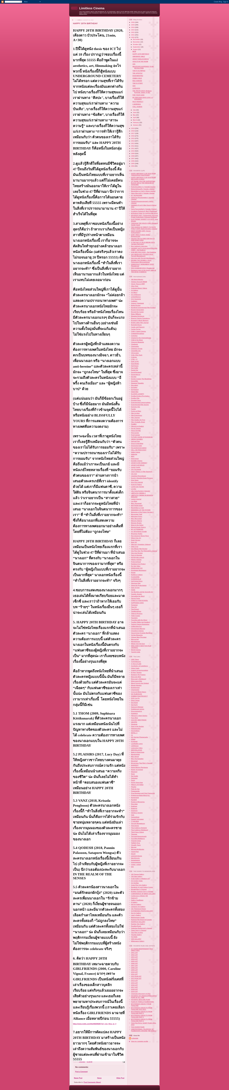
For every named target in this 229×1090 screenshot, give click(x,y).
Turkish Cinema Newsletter (140, 624)
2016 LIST (134, 985)
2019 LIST (134, 991)
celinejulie (134, 1038)
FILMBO (133, 424)
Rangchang (135, 797)
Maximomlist (135, 754)
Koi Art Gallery (136, 913)
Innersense (135, 458)
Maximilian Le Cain (137, 508)
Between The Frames (138, 674)
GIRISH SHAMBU (137, 439)
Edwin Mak (134, 392)
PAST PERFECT (138, 101)
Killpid (133, 739)
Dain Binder (135, 363)
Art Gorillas (135, 883)
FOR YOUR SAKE (138, 95)
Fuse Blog (134, 718)
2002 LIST (134, 955)
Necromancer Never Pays (140, 536)
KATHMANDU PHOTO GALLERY (142, 911)
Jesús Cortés (135, 467)
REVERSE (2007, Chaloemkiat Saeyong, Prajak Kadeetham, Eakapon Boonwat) (144, 216)
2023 (133, 30)
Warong (133, 847)
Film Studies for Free (138, 420)
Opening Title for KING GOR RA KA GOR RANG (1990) (143, 239)
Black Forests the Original (140, 683)
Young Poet (135, 851)
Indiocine (134, 454)
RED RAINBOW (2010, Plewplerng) (142, 268)
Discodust (134, 385)
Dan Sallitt (134, 368)
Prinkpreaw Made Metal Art (140, 795)
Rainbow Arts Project (138, 564)
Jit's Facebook (136, 469)
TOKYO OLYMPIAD (139, 71)
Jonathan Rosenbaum (138, 476)
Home (99, 1078)
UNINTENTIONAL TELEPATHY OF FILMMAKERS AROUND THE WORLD (143, 1030)
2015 (133, 138)
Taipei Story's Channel (138, 930)
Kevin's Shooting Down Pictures (142, 478)
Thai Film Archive (137, 932)
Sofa (132, 815)
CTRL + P (134, 359)
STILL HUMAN (137, 106)
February (136, 122)
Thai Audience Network (139, 828)
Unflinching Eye (136, 626)
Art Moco (134, 292)
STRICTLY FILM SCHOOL (139, 600)
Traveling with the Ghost (139, 620)
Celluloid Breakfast (137, 333)
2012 (133, 146)
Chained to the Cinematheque (141, 338)
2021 (133, 35)
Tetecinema (135, 825)
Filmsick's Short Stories (139, 715)
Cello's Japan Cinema (138, 331)
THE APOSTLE (137, 73)
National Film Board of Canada (141, 919)
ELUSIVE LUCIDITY (137, 394)
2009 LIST (134, 970)
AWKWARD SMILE (139, 56)
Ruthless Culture (137, 574)
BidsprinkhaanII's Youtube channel (142, 189)
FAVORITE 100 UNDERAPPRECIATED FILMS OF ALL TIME (144, 996)
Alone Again (135, 668)
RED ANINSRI (137, 81)
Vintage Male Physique (138, 637)
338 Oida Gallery (136, 876)
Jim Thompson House (138, 909)
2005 (133, 163)
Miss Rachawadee (137, 759)
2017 (133, 133)
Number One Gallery (138, 924)
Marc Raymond (136, 503)
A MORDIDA (137, 104)
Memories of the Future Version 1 (142, 512)
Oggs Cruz (134, 546)
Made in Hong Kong (137, 752)
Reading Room (136, 926)
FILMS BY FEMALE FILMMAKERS (142, 1002)
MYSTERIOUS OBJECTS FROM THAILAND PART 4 (141, 1020)
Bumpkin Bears (136, 325)
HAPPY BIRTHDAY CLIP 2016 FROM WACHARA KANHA (143, 178)
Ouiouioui (134, 778)
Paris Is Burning (136, 555)
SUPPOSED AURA (137, 603)
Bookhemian (135, 687)
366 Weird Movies (137, 279)
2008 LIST (134, 968)
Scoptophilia (135, 577)
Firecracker (135, 433)
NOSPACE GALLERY (138, 922)
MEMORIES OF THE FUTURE (141, 510)
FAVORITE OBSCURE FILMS (140, 999)
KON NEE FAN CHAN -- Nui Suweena (143, 252)
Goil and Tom (135, 441)
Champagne (135, 690)
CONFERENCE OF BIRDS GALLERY (143, 894)
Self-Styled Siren (136, 581)
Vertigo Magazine (137, 635)
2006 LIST (134, 963)
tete (132, 866)
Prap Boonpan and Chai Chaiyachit (143, 793)
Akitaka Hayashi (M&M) (139, 282)
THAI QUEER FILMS (137, 1027)
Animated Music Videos (139, 288)
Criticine (134, 357)
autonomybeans (136, 856)
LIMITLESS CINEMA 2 (138, 493)
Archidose (134, 290)
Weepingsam (135, 641)
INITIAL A (134, 733)
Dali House (134, 366)
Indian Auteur (135, 452)
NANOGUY (134, 765)
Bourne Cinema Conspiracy (140, 318)
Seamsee (134, 810)
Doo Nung (134, 702)
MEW (134, 51)
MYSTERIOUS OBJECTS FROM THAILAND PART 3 (141, 1016)
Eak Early (134, 705)
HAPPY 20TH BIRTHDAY (141, 54)
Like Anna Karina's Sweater (140, 491)
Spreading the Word (137, 596)
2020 (133, 37)
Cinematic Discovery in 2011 (141, 993)
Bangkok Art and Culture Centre (142, 887)
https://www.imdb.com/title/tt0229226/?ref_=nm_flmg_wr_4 (94, 1024)
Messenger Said (136, 514)
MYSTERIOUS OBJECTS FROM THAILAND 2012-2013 (141, 1008)
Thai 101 (134, 607)
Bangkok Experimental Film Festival (143, 307)
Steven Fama (135, 598)
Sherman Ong (135, 583)
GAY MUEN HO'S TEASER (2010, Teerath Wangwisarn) (142, 255)
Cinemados (135, 346)
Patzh (133, 780)
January (136, 125)
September (137, 47)
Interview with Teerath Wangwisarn (143, 258)
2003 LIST (134, 957)
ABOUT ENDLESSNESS (141, 59)
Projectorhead (136, 562)
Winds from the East (138, 643)
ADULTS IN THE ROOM (140, 61)
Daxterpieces (135, 374)
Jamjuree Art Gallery (138, 906)
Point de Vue (135, 789)
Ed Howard (134, 389)
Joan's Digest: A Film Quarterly (141, 471)
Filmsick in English (137, 426)
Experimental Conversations (141, 402)
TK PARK (134, 937)
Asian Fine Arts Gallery (139, 885)
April (134, 117)
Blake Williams (136, 314)
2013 (133, 143)
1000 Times (135, 659)
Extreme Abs (135, 407)
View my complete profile (139, 1041)
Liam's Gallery (136, 915)
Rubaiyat (134, 808)
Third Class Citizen (137, 832)
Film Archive (135, 413)
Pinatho (133, 787)
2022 (133, 32)
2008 (133, 156)
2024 (133, 27)
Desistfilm (134, 381)
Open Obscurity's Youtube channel (142, 193)
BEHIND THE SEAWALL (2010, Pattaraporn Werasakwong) (141, 261)
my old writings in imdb (139, 531)
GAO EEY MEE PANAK (138, 720)
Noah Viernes (135, 540)
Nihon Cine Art (136, 538)
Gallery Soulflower (137, 900)
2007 (133, 158)
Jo (132, 735)
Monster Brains (136, 523)
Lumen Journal (136, 499)
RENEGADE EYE (137, 568)
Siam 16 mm (135, 587)
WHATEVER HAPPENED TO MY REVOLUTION (143, 67)
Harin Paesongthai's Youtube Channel (144, 209)
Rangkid (134, 800)
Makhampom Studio (138, 917)
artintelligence (136, 297)
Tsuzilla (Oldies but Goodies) (140, 622)
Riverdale (134, 804)
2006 (133, 161)
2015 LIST (134, 983)
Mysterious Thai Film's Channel (141, 763)
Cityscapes (135, 353)
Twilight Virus (135, 843)
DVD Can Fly (135, 698)
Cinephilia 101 (136, 351)
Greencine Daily (136, 445)
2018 (133, 131)
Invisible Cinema (136, 461)
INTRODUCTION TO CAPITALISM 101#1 (144, 213)
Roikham (134, 806)
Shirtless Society (137, 813)
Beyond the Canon (137, 312)
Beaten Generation (137, 310)
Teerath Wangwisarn (138, 823)
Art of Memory (136, 294)
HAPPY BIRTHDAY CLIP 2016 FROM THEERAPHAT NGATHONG (143, 174)
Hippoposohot (136, 728)
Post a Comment (81, 1072)
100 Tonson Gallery (137, 874)
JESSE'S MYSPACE (137, 465)
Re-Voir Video (135, 566)
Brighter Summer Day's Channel (142, 891)
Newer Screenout (137, 769)
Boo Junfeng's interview (139, 246)
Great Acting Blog (137, 443)
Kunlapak (134, 741)
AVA (134, 64)
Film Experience (136, 415)
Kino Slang (134, 480)
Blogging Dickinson (137, 316)
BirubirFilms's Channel (139, 889)
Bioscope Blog (136, 677)
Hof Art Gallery (136, 904)
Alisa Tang (134, 286)
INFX (132, 456)
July (134, 110)
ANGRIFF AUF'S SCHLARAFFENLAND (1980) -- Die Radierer (144, 249)
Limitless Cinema (91, 8)
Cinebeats (134, 344)
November (136, 42)
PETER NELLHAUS (137, 557)
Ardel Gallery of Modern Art (140, 878)
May (134, 115)
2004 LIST (134, 959)
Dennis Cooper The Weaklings (141, 379)
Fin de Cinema (136, 428)
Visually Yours (136, 845)
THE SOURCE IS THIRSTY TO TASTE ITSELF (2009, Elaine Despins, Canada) (144, 228)
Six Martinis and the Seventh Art (142, 592)
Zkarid (133, 854)
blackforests (135, 858)
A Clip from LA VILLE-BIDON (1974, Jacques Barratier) (143, 243)
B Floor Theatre (136, 672)
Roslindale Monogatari (138, 570)
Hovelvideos (135, 731)
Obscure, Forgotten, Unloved (141, 544)
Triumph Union (136, 841)
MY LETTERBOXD (137, 529)
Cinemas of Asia (136, 348)
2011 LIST (134, 974)
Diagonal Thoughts (137, 383)
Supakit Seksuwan (137, 819)
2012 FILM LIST (136, 976)
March (135, 120)
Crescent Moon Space (138, 692)
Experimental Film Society (140, 404)
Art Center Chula (137, 881)
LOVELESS (136, 88)
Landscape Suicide (137, 486)
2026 (133, 22)
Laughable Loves (137, 743)
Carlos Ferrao (136, 329)
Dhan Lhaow (135, 700)
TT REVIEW (135, 821)
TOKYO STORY (138, 83)
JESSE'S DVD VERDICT (139, 463)
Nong (133, 774)
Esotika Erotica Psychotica (140, 396)
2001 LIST (134, 952)
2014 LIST (134, 980)
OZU (134, 86)
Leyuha (133, 489)
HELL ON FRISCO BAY (138, 450)
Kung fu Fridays (136, 484)
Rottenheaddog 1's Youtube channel (143, 187)
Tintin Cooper (135, 616)
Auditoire (134, 301)
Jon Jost (134, 474)
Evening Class (136, 400)
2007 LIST (134, 965)
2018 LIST (134, 989)
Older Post (120, 1078)
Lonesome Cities (137, 748)
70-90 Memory (136, 661)
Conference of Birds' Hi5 (139, 896)
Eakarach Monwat (137, 707)
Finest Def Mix (136, 430)
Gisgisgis (134, 724)
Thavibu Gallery (136, 935)
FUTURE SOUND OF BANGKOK (142, 437)
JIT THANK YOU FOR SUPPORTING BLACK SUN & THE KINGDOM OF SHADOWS (143, 183)
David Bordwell (136, 372)
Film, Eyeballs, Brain (138, 422)
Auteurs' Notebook (137, 303)
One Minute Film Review (139, 549)
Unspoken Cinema (137, 631)
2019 (133, 128)
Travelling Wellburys (138, 838)
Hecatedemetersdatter (139, 448)
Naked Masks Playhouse (139, 767)
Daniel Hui (134, 370)
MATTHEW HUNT (137, 505)
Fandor (133, 409)
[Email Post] (123, 1061)
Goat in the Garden (137, 726)
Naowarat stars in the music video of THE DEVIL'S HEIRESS (143, 271)
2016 (133, 136)
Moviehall (134, 761)
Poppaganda (135, 791)
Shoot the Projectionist (138, 585)
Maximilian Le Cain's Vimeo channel (143, 191)
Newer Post (78, 1078)
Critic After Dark (136, 355)
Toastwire (134, 618)
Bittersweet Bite (136, 681)
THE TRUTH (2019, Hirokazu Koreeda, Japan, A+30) (142, 91)
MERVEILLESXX (136, 750)
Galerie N (134, 898)
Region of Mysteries (138, 802)
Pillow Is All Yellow (137, 784)
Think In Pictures (136, 613)
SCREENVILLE (136, 579)
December (136, 39)
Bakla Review (135, 305)
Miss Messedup (136, 518)
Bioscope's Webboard (138, 679)
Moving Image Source (138, 527)
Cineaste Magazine (137, 342)
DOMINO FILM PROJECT (139, 696)
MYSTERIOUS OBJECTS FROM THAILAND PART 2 (141, 1012)
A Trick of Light (136, 664)
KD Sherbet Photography (139, 737)
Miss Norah (135, 756)
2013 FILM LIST (136, 978)
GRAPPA (134, 722)
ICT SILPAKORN (136, 195)
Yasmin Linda (135, 652)
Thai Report (135, 609)
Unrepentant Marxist (138, 628)
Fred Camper (135, 435)
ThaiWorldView (136, 611)
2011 (133, 148)
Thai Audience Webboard (139, 830)
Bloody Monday (136, 685)
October (136, 44)
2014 (133, 141)
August (135, 49)
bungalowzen (135, 860)
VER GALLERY (136, 939)
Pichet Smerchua (137, 782)
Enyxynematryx (136, 711)
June (135, 112)
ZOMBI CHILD (137, 78)
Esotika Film (135, 398)
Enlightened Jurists (137, 709)
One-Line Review (137, 553)
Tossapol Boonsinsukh (138, 836)
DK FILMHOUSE (136, 694)
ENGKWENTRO (138, 76)
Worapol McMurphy (137, 849)
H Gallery (134, 902)
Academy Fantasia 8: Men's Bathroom (144, 211)
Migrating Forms (136, 516)
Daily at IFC (135, 361)
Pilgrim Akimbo (136, 559)
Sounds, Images (136, 594)
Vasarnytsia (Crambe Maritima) (141, 633)
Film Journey (135, 417)
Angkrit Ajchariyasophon (139, 670)
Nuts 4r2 (134, 542)
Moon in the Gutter (137, 525)
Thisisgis (134, 834)
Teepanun (134, 605)
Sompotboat (135, 817)
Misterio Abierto (136, 521)
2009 (133, 153)
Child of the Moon (137, 340)
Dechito (133, 376)
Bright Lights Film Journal (139, 322)
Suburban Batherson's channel (141, 928)
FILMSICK (134, 713)
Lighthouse (135, 746)
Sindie (133, 590)
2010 (133, 151)
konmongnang (136, 862)
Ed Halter (134, 387)
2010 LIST (134, 972)
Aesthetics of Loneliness (139, 666)
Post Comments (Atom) (92, 1082)
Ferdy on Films (136, 411)
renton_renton (136, 864)
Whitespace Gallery (137, 941)
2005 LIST (134, 961)
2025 (133, 25)
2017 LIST (134, 987)
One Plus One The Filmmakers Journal (144, 551)
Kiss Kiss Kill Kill (137, 482)
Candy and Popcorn (137, 327)
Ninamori (134, 772)
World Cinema (136, 650)
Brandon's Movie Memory (139, 320)
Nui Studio (134, 776)
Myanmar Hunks (136, 533)
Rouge (133, 572)
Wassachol (135, 639)
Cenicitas (134, 335)
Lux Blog (134, 501)
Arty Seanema (136, 299)
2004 (133, 166)
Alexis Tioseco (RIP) (138, 284)
